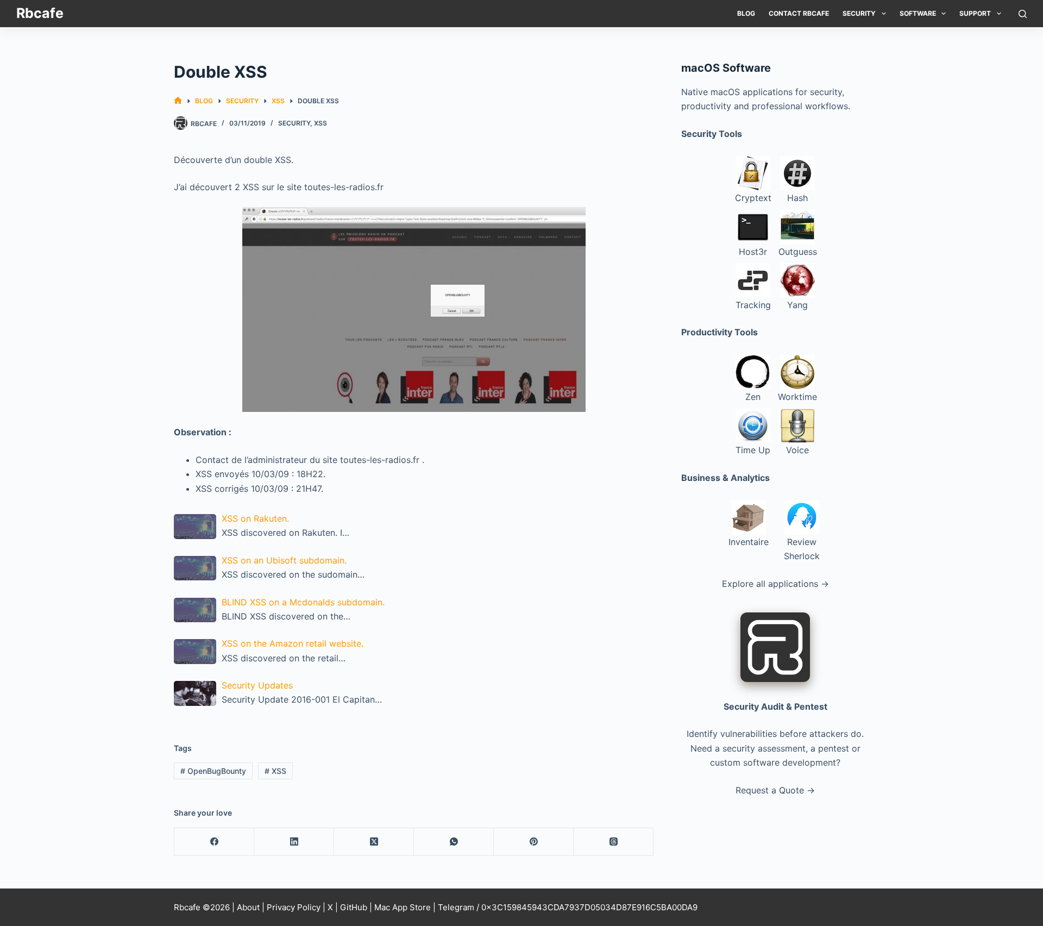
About (248, 907)
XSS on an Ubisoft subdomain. (284, 560)
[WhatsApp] (454, 842)
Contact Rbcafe (799, 13)
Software (918, 13)
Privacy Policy (294, 907)
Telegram (456, 907)
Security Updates (257, 685)
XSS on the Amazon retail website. (292, 643)
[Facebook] (214, 842)
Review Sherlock (802, 548)
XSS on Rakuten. (255, 518)
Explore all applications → (775, 583)
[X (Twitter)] (374, 842)
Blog (746, 13)
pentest (833, 748)
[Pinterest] (534, 842)
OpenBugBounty (213, 770)
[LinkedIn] (294, 842)
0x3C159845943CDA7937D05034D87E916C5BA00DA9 (589, 907)
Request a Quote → (775, 790)
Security (859, 13)
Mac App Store (402, 907)
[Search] (1023, 14)
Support (975, 13)
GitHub (353, 907)
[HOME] (178, 101)
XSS (320, 123)
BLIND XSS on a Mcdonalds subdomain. (303, 602)
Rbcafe (40, 13)
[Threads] (614, 842)
